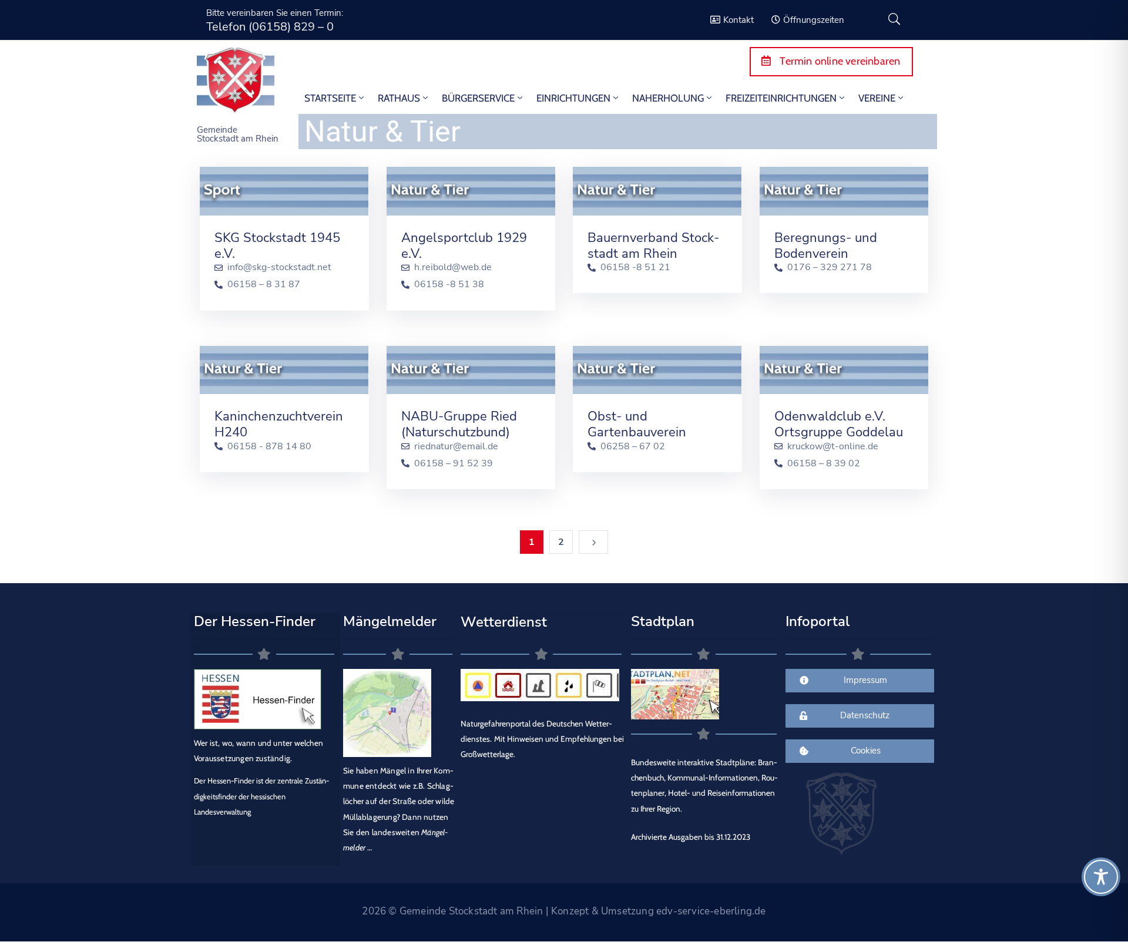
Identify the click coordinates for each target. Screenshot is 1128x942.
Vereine (876, 98)
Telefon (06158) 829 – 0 (270, 27)
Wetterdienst (504, 622)
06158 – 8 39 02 (823, 463)
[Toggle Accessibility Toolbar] (1101, 877)
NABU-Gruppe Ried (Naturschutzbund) (459, 424)
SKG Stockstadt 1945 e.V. (277, 246)
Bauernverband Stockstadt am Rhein (653, 246)
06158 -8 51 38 (449, 284)
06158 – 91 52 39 (453, 463)
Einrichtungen (573, 98)
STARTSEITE (330, 98)
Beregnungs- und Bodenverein (825, 246)
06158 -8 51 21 (635, 267)
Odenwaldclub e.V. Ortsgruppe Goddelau (838, 424)
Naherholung (668, 98)
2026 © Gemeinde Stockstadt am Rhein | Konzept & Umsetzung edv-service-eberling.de (564, 911)
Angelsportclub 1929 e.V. (464, 246)
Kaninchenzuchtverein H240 (278, 424)
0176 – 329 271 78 (829, 267)
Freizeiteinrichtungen (781, 98)
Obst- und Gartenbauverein (637, 424)
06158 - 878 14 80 (269, 446)
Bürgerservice (478, 98)
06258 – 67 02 (632, 446)
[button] (26, 916)
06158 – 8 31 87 (263, 284)
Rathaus (399, 98)
